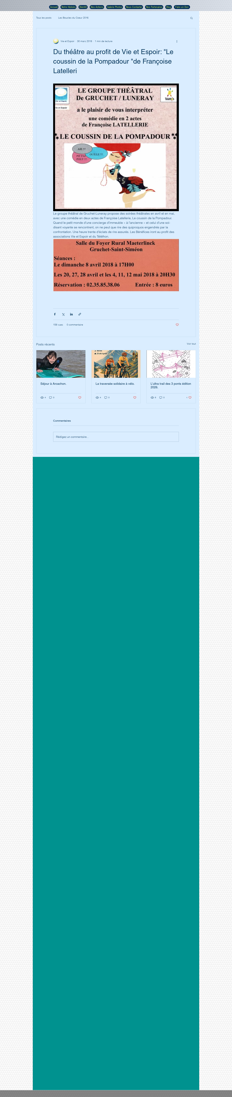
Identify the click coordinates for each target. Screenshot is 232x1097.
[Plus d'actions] (177, 41)
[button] (191, 18)
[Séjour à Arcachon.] (60, 364)
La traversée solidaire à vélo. (115, 383)
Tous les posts (43, 17)
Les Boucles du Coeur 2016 (73, 17)
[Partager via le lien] (79, 314)
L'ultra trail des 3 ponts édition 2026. (171, 385)
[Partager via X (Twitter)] (63, 314)
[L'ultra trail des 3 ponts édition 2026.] (171, 364)
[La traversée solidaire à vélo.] (116, 364)
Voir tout (191, 343)
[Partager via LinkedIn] (71, 314)
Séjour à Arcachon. (53, 383)
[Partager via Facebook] (54, 314)
